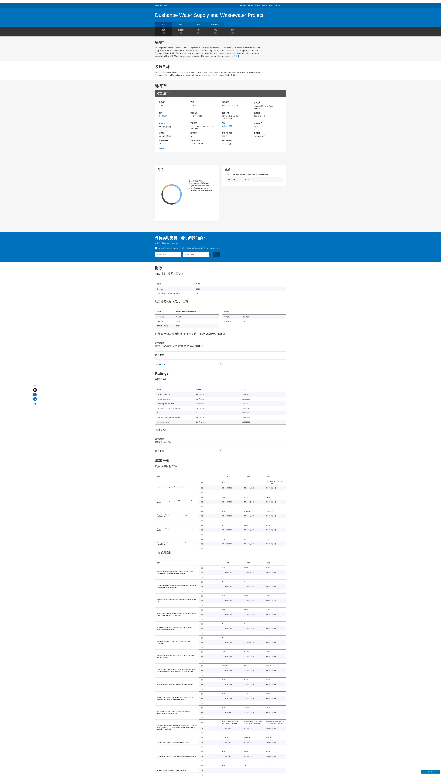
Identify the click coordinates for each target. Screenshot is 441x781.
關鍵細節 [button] (181, 30)
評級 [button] (215, 30)
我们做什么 (158, 5)
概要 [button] (163, 30)
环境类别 (194, 133)
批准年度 (258, 123)
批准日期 (225, 113)
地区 (223, 123)
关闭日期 (257, 133)
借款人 (257, 102)
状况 (192, 102)
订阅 (216, 254)
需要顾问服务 (163, 140)
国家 (160, 113)
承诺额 (161, 133)
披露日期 (194, 113)
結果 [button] (232, 30)
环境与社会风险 (227, 133)
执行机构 (194, 123)
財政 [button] (198, 30)
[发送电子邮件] (35, 385)
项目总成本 (163, 123)
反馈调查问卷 (430, 772)
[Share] (35, 394)
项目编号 (162, 102)
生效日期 (257, 113)
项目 (165, 5)
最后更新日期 (227, 140)
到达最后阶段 (195, 140)
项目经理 (225, 102)
